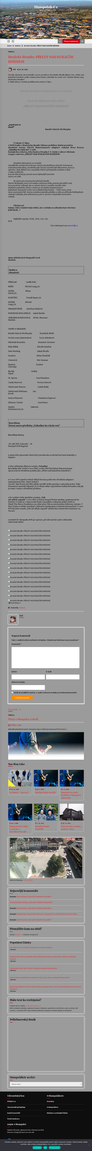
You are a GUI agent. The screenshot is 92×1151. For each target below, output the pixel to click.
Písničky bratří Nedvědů (42, 827)
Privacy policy (55, 1148)
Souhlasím (37, 1148)
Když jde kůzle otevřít (45, 792)
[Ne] (89, 1145)
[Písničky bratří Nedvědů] (46, 812)
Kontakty (50, 1101)
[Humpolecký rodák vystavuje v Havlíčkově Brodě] (20, 812)
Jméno (14, 672)
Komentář (16, 644)
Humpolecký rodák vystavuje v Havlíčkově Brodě (18, 829)
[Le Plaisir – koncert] (20, 778)
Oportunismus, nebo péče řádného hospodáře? (34, 897)
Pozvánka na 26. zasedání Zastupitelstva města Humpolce (31, 947)
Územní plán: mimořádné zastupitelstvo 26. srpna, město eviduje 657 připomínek (39, 978)
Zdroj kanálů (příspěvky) (16, 1107)
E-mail (48, 672)
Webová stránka (18, 682)
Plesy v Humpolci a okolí (23, 719)
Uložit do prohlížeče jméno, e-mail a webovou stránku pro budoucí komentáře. (45, 693)
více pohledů (28, 880)
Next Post (13, 709)
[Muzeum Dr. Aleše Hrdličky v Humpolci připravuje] (72, 778)
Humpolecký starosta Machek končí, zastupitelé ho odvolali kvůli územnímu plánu (46, 914)
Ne (45, 1148)
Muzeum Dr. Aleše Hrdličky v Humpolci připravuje (71, 795)
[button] (60, 41)
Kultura (11, 51)
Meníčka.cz (18, 935)
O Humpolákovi (52, 1107)
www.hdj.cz (72, 225)
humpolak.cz (46, 7)
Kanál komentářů (13, 1113)
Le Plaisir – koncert (18, 792)
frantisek (13, 902)
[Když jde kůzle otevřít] (46, 778)
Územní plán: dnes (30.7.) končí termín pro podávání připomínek (33, 968)
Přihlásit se (11, 1101)
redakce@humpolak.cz (33, 1006)
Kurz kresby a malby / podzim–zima (71, 827)
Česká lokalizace (13, 1119)
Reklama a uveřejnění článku (57, 1113)
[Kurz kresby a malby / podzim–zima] (72, 812)
